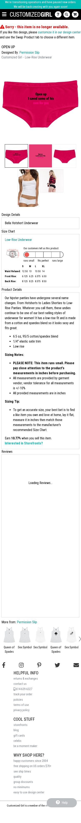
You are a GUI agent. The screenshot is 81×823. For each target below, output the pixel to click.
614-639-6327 (23, 689)
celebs (17, 741)
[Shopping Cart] (76, 14)
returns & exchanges (26, 678)
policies (18, 700)
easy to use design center (29, 792)
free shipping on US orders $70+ (32, 766)
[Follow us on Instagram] (21, 665)
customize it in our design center (59, 32)
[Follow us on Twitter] (57, 665)
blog (16, 730)
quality (17, 777)
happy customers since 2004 (31, 761)
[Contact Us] (59, 14)
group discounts (23, 782)
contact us (20, 684)
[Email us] (76, 665)
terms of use (21, 705)
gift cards (19, 735)
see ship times (22, 771)
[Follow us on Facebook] (3, 665)
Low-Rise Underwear (18, 240)
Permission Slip (29, 52)
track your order (23, 694)
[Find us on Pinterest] (39, 665)
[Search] (67, 14)
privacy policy (21, 710)
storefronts (20, 725)
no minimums (22, 787)
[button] (16, 155)
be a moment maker (25, 746)
